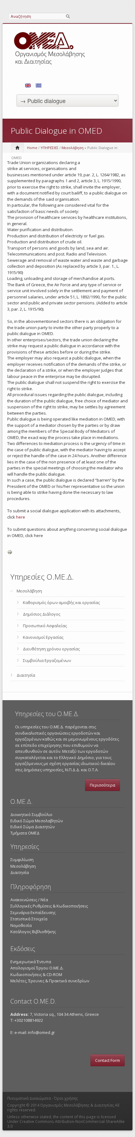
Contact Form (107, 1060)
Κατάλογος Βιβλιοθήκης (33, 931)
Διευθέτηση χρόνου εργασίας (51, 649)
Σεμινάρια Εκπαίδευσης (33, 912)
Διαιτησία (26, 675)
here (20, 517)
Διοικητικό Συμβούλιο (31, 814)
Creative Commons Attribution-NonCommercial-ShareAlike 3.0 (66, 1124)
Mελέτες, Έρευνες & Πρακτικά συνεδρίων (49, 981)
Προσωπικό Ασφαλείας (45, 625)
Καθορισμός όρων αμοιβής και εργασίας (61, 602)
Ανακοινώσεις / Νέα (29, 899)
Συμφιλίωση (22, 859)
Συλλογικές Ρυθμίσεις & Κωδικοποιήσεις (49, 906)
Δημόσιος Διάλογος (41, 614)
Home (32, 147)
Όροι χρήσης (66, 1098)
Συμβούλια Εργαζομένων (47, 660)
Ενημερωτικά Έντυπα (30, 961)
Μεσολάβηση (73, 147)
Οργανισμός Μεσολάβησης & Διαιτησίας (77, 1105)
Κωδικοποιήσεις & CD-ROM (36, 974)
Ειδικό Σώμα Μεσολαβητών (36, 821)
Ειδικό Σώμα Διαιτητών (32, 826)
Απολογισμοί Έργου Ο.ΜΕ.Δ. (37, 968)
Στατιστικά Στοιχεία (28, 919)
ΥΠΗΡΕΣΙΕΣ (49, 147)
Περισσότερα (102, 785)
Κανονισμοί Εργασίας (43, 637)
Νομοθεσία (21, 925)
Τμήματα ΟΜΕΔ (25, 833)
